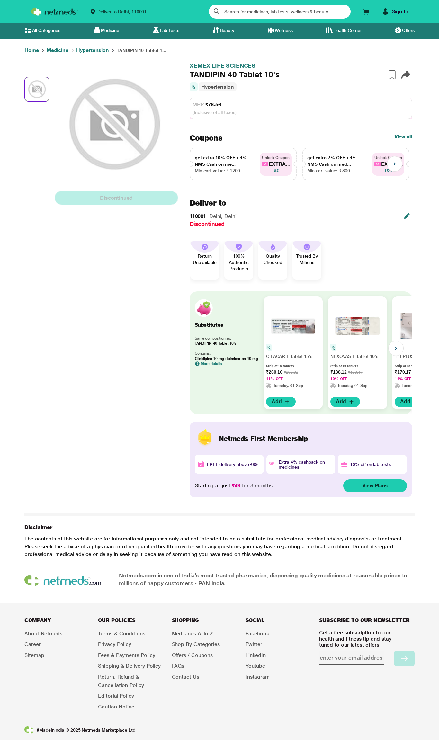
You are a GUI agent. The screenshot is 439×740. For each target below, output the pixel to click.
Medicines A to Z (192, 634)
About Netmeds (43, 634)
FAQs (178, 666)
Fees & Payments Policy (126, 655)
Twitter (254, 644)
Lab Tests (169, 30)
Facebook (257, 634)
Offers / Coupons (192, 655)
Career (32, 644)
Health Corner (347, 30)
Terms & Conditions (121, 634)
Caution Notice (116, 707)
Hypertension (217, 87)
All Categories (46, 30)
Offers (408, 30)
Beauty (227, 30)
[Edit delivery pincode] (407, 216)
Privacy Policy (114, 644)
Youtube (255, 666)
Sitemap (34, 655)
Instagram (258, 677)
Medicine (110, 30)
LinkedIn (256, 655)
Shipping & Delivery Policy (129, 666)
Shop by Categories (196, 644)
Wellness (284, 30)
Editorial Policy (116, 696)
